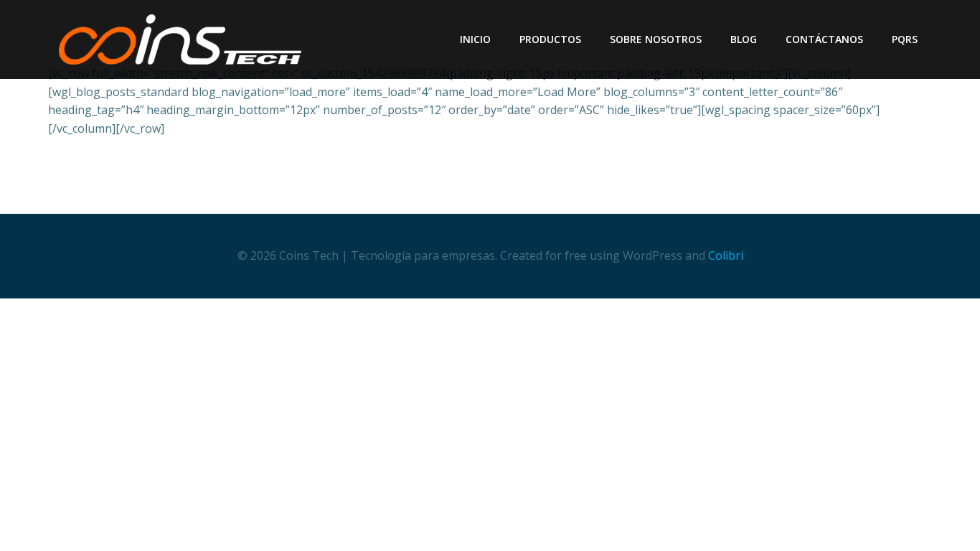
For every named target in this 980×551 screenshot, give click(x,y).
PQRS (905, 39)
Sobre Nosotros (656, 39)
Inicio (475, 39)
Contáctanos (824, 39)
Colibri (725, 255)
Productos (550, 39)
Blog (743, 39)
